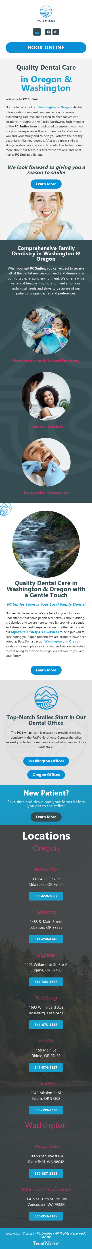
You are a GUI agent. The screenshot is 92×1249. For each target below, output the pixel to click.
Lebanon (46, 912)
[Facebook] (48, 32)
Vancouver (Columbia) (46, 1189)
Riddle (46, 1040)
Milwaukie (46, 869)
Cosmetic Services (46, 427)
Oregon (74, 641)
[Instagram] (55, 32)
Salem (46, 1083)
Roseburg (46, 998)
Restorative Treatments (46, 493)
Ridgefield (46, 1146)
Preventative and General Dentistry (46, 361)
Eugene (46, 955)
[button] (37, 32)
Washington (47, 107)
